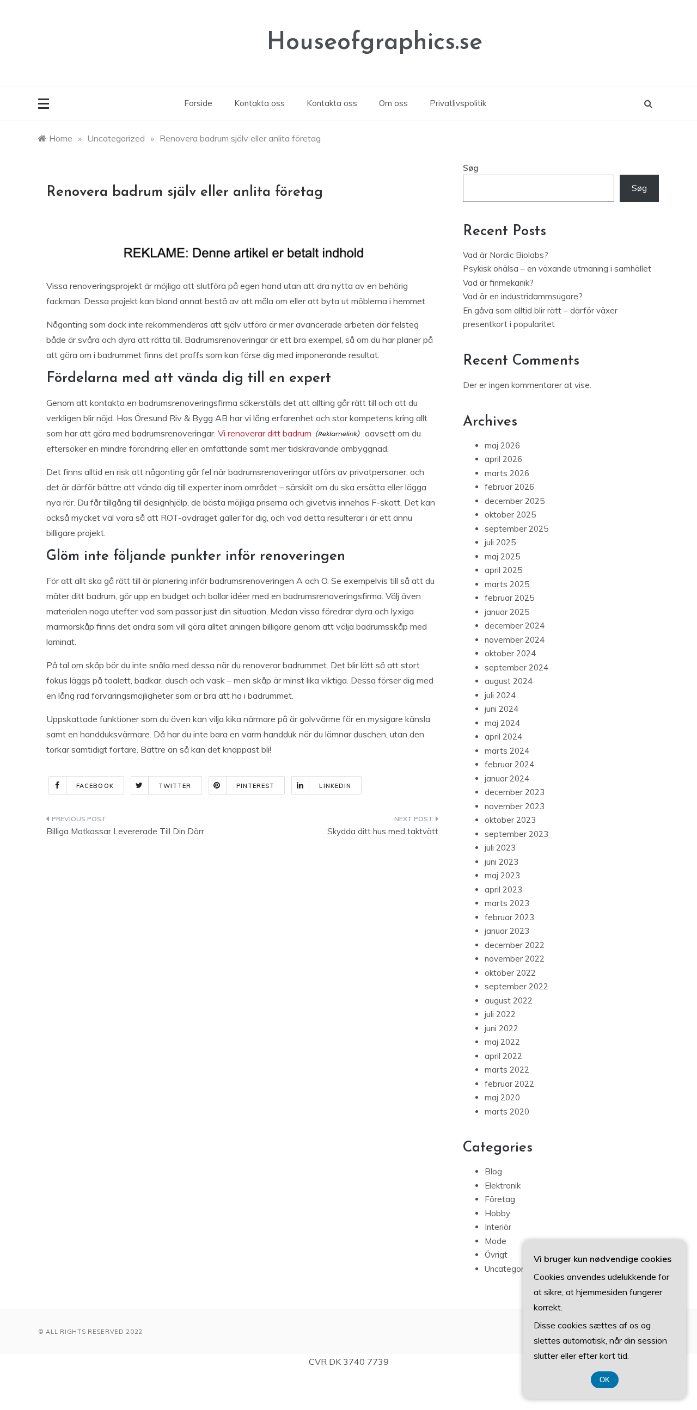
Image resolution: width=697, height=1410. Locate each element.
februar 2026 (509, 487)
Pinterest (255, 786)
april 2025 (503, 570)
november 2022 (515, 958)
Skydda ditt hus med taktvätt (382, 831)
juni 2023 (501, 862)
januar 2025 (507, 612)
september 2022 (516, 986)
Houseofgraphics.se (374, 42)
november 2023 (515, 806)
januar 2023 (507, 931)
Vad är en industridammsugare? (523, 296)
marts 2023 (507, 903)
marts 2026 (507, 473)
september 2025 (516, 529)
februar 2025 (509, 598)
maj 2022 (502, 1042)
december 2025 (515, 501)
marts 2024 (507, 751)
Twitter (175, 786)
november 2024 (515, 640)
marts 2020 (507, 1111)
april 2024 (503, 736)
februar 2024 (509, 764)
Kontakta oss (259, 103)
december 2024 (515, 625)
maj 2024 (502, 723)
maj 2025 (502, 556)
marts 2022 (507, 1069)
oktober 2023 (510, 820)
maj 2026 (502, 445)
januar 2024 (507, 778)
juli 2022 (500, 1014)
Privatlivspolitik (458, 103)
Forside (198, 103)
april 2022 (503, 1056)
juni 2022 (501, 1028)
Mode (495, 1241)
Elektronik (503, 1185)
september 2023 (516, 834)
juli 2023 (500, 847)
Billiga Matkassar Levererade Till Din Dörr (125, 831)
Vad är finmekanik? (498, 283)
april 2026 (503, 459)
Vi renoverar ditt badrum (264, 433)
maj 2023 (502, 875)
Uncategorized (512, 1269)
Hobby (497, 1213)
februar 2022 (509, 1084)
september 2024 (516, 667)
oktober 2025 (510, 514)
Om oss (393, 103)
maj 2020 (502, 1097)
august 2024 (509, 681)
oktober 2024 (510, 653)
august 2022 (509, 1000)
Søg (471, 168)
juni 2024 (501, 709)
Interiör (498, 1227)
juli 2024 (500, 695)
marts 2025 (507, 584)
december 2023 (515, 792)
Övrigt (496, 1254)
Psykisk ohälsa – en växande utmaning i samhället (557, 268)
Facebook (95, 786)
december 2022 (515, 945)
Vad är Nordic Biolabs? (505, 255)
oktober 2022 (510, 973)
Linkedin (335, 786)
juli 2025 (500, 542)
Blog (493, 1171)
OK (605, 1380)
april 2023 (503, 889)
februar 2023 (509, 917)
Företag (500, 1199)
